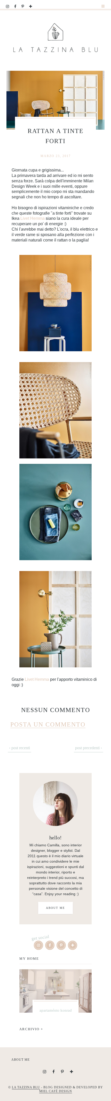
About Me (55, 907)
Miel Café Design (55, 1091)
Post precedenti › (88, 748)
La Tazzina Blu (26, 1087)
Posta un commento (47, 724)
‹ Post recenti (19, 748)
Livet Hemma (32, 218)
